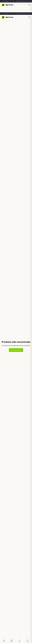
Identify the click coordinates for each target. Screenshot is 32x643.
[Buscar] (29, 4)
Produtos (11, 641)
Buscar (19, 641)
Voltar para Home (16, 350)
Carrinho (27, 641)
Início (4, 641)
